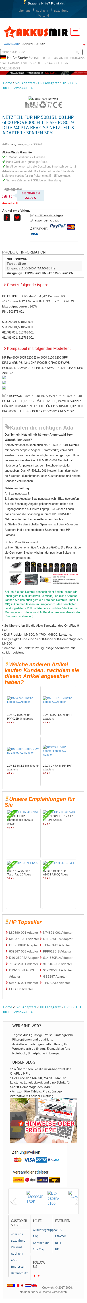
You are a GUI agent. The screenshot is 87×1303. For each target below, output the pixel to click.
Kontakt (58, 3)
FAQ (35, 1236)
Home (7, 83)
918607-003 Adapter (57, 964)
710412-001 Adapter (23, 964)
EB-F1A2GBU (50, 63)
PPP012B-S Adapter (57, 951)
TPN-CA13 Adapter (56, 983)
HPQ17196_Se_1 (20, 144)
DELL (58, 1243)
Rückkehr (42, 11)
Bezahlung (61, 11)
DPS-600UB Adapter (23, 945)
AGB (14, 1260)
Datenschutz (19, 1273)
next (78, 1201)
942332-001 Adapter (57, 970)
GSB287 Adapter (55, 976)
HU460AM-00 (59, 58)
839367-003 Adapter (23, 951)
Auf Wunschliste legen (49, 215)
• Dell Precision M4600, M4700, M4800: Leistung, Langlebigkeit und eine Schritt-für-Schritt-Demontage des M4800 (42, 639)
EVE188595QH (10, 68)
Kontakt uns (41, 1243)
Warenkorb (11, 44)
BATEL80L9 (42, 58)
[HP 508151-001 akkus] (43, 99)
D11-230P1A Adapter (57, 939)
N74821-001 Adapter (57, 932)
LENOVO (60, 1236)
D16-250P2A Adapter (24, 957)
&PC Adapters (25, 83)
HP (57, 1249)
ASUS (58, 1230)
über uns (24, 11)
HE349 (64, 63)
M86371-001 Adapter (24, 939)
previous (13, 1201)
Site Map (39, 1249)
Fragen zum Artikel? (47, 220)
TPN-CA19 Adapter (56, 945)
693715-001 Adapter (23, 983)
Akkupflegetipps (42, 1230)
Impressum (18, 1267)
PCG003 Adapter (21, 989)
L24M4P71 (15, 63)
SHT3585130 (31, 63)
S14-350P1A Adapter (57, 957)
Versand (43, 15)
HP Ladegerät (48, 83)
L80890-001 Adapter (23, 932)
